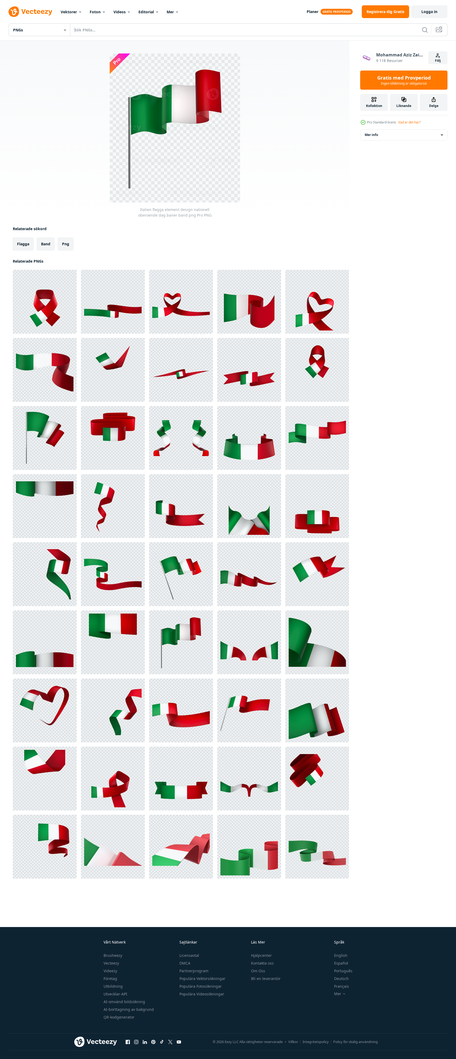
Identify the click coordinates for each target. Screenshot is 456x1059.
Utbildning (113, 986)
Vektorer (69, 11)
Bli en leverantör (266, 978)
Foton (95, 11)
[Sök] (425, 30)
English (340, 955)
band (45, 243)
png (65, 243)
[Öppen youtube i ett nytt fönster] (179, 1042)
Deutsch (341, 978)
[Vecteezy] (30, 11)
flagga (23, 243)
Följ (438, 60)
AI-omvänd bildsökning (124, 1001)
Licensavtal (189, 955)
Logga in (429, 11)
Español (341, 963)
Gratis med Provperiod (404, 80)
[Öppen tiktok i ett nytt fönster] (162, 1042)
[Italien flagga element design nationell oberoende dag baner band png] (45, 302)
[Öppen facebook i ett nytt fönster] (128, 1042)
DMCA (184, 963)
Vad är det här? (409, 122)
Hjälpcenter (261, 955)
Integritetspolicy (316, 1041)
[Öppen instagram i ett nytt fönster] (136, 1042)
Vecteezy (111, 963)
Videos (119, 11)
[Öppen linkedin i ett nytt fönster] (145, 1042)
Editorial (146, 11)
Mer (170, 11)
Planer (312, 11)
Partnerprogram (193, 970)
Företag (110, 978)
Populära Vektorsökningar (202, 978)
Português (343, 970)
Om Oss (258, 970)
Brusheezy (113, 955)
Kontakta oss (262, 963)
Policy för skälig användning (355, 1041)
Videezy (110, 970)
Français (341, 986)
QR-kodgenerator (119, 1017)
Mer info (371, 135)
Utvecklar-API (115, 993)
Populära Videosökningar (201, 993)
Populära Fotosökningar (200, 986)
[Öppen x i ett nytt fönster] (170, 1042)
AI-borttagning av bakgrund (129, 1009)
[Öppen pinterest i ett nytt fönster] (153, 1042)
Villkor (293, 1041)
